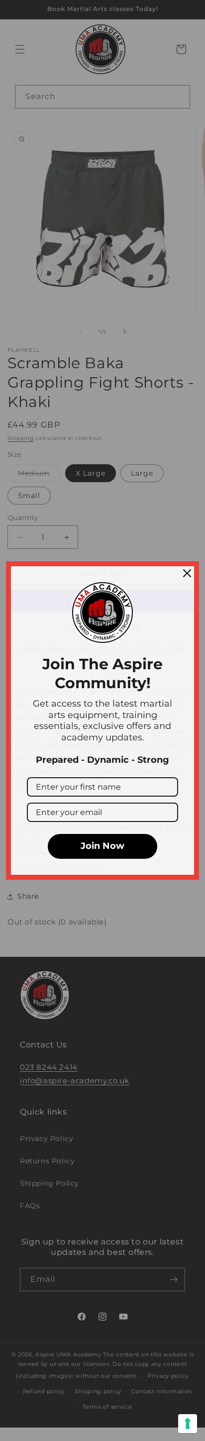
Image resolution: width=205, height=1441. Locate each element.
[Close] (187, 573)
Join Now (102, 845)
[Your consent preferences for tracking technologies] (187, 1423)
